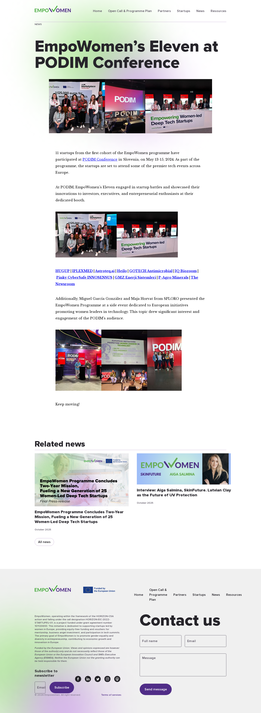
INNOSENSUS (99, 277)
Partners (164, 11)
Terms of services (111, 694)
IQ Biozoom (186, 271)
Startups (183, 11)
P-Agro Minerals (173, 277)
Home (97, 11)
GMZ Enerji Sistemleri (135, 277)
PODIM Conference (100, 159)
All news (44, 542)
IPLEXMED (82, 271)
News (200, 11)
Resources (218, 11)
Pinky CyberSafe (71, 277)
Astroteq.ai (105, 271)
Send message (156, 689)
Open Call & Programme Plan (130, 11)
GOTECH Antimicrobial (151, 271)
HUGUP (62, 271)
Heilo (122, 271)
